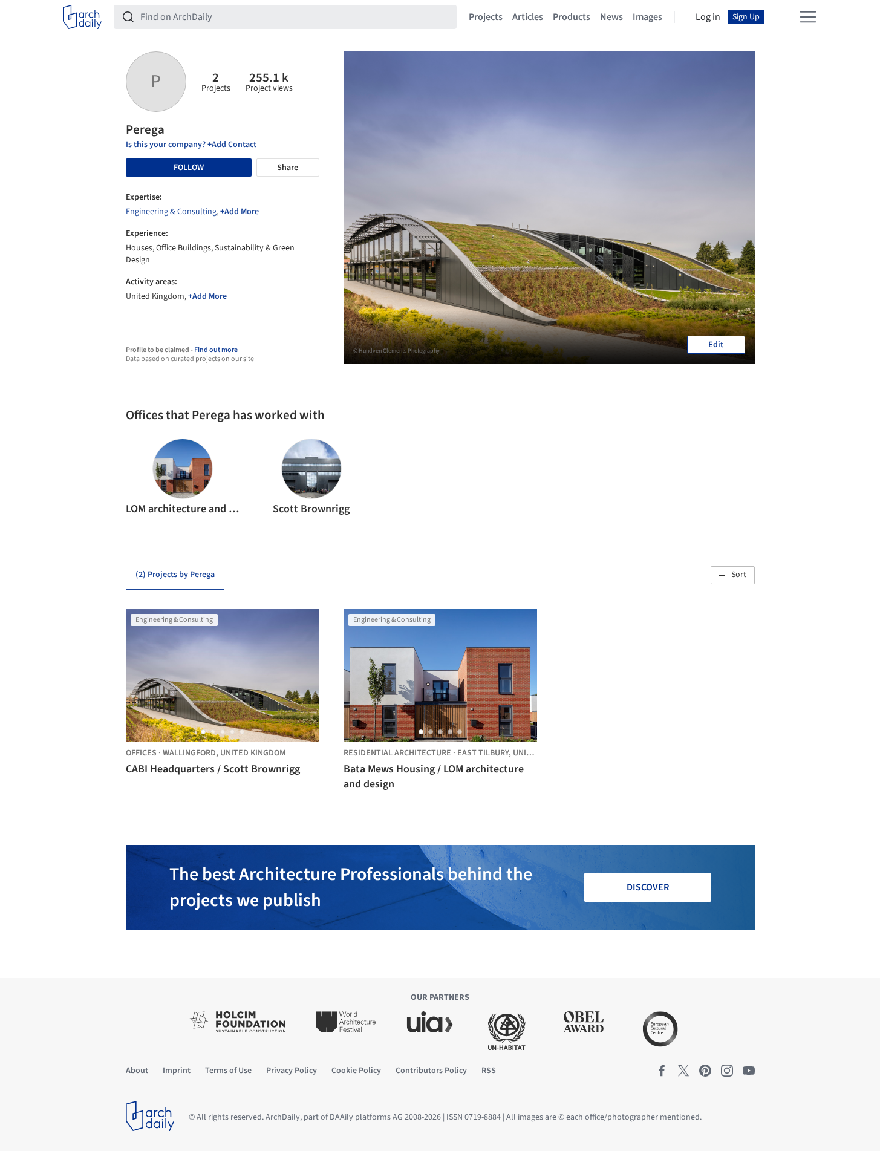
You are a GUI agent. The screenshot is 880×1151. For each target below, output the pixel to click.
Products (571, 17)
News (611, 17)
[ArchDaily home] (82, 17)
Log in (708, 17)
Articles (527, 17)
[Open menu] (808, 17)
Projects (486, 17)
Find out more (216, 350)
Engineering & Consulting (171, 212)
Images (647, 17)
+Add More (239, 212)
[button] (140, 478)
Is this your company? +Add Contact (191, 144)
